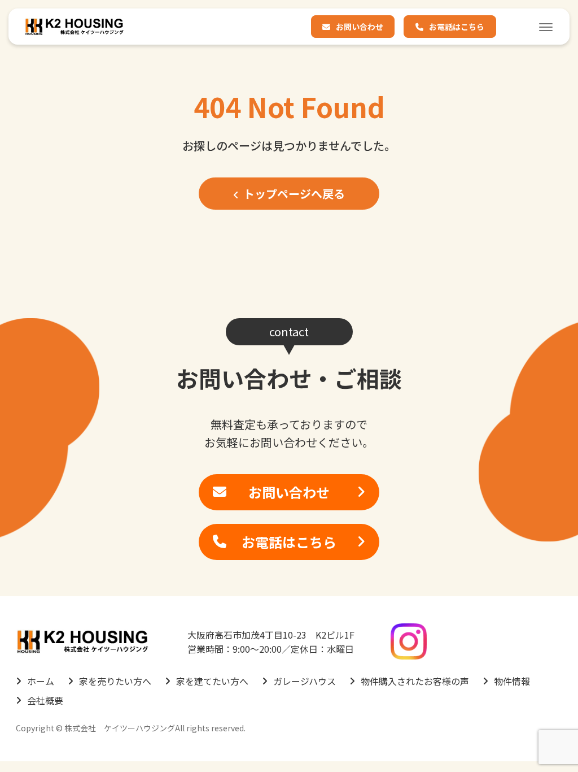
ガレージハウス (304, 681)
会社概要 (45, 700)
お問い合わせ (359, 26)
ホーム (40, 681)
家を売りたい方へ (115, 681)
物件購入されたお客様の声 (415, 681)
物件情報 (512, 681)
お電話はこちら (456, 26)
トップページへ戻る (294, 193)
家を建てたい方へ (212, 681)
